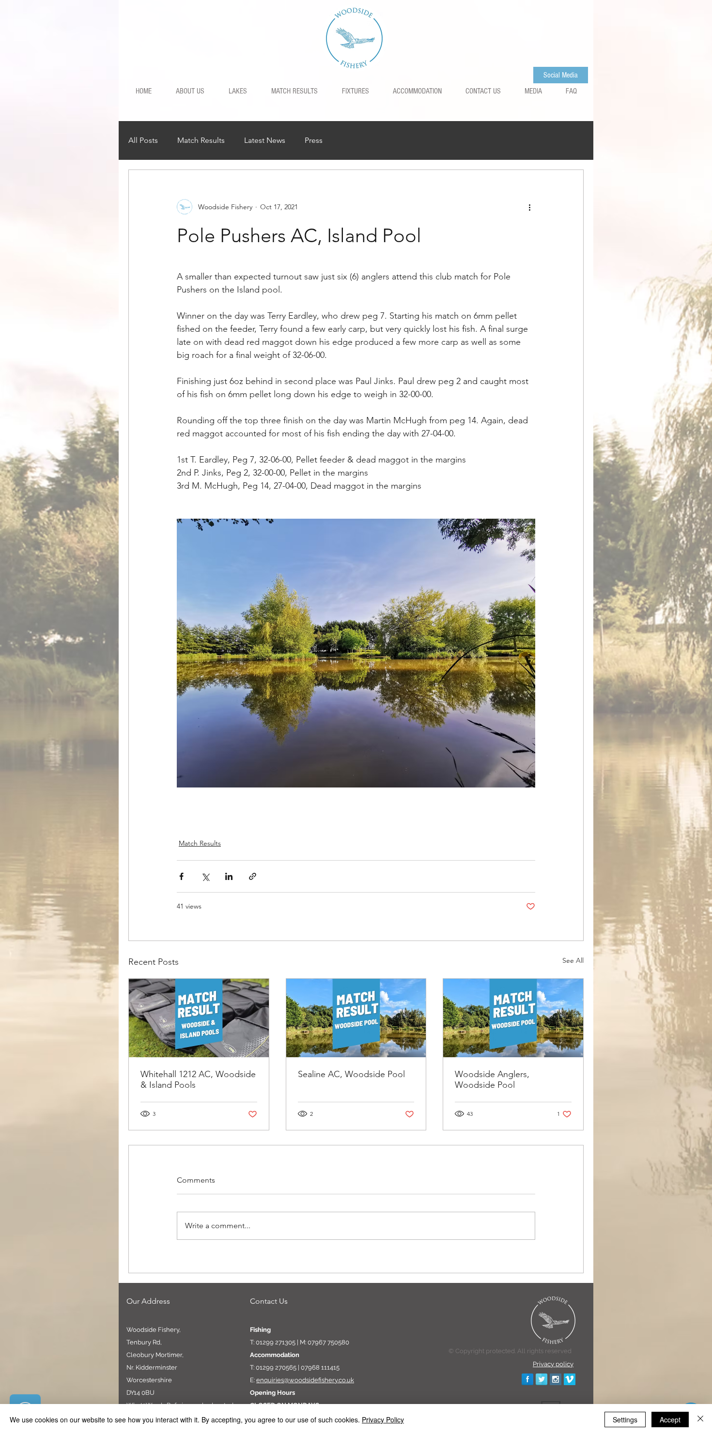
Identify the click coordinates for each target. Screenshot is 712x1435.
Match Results (201, 140)
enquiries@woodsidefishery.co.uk (305, 1380)
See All (573, 960)
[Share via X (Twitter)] (205, 876)
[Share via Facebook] (181, 876)
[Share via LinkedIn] (228, 876)
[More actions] (529, 207)
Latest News (264, 140)
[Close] (700, 1419)
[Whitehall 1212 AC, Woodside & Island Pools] (199, 1018)
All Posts (143, 140)
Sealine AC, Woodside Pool (351, 1074)
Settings (625, 1419)
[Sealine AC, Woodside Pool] (356, 1018)
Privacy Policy (383, 1419)
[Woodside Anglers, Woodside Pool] (513, 1018)
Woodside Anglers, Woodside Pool (492, 1079)
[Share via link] (252, 876)
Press (314, 140)
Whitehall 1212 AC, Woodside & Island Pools (198, 1079)
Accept (670, 1419)
